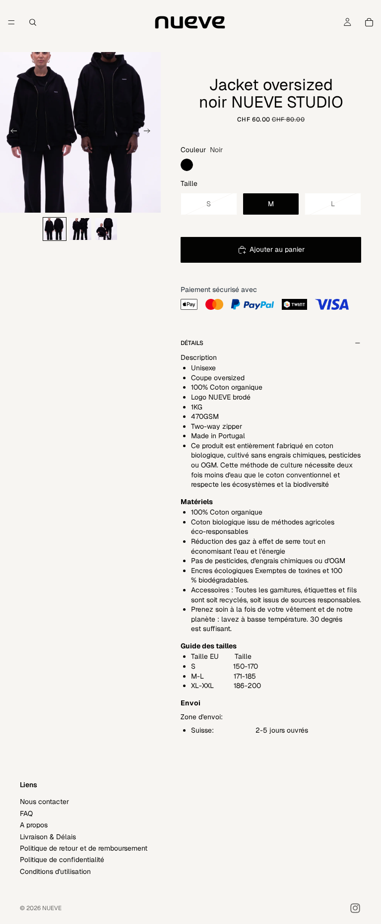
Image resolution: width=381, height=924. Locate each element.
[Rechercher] (33, 22)
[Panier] (369, 22)
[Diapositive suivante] (150, 132)
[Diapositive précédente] (11, 132)
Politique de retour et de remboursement (83, 847)
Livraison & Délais (48, 836)
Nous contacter (44, 801)
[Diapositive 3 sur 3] (106, 229)
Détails (192, 343)
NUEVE (52, 908)
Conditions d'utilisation (55, 870)
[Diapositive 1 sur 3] (54, 229)
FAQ (26, 812)
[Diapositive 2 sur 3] (80, 229)
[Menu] (11, 22)
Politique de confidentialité (62, 859)
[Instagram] (355, 908)
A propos (34, 824)
